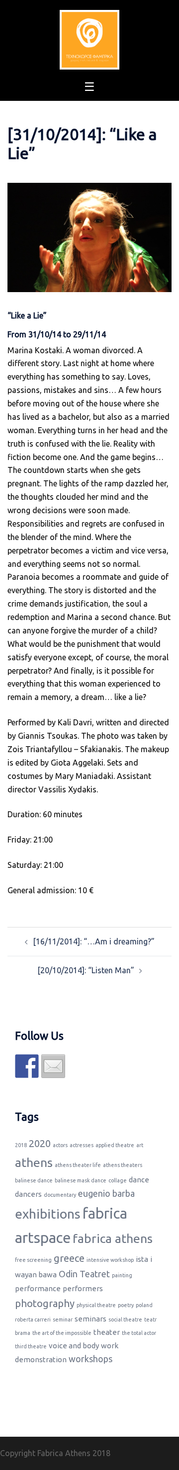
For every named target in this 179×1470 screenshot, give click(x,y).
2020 (40, 1143)
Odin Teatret (84, 1274)
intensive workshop (110, 1260)
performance (38, 1288)
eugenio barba (106, 1193)
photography (45, 1303)
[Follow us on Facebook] (27, 1066)
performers (83, 1288)
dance (139, 1179)
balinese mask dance (80, 1180)
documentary (60, 1195)
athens (34, 1162)
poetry (126, 1305)
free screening (33, 1260)
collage (117, 1180)
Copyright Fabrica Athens (45, 1453)
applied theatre (114, 1145)
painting (122, 1275)
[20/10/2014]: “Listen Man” (85, 970)
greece (69, 1258)
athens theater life (78, 1165)
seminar (63, 1319)
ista (142, 1259)
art (139, 1145)
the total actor (139, 1333)
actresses (81, 1145)
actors (60, 1145)
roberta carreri (33, 1319)
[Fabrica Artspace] (89, 38)
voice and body (74, 1345)
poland (144, 1305)
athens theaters (122, 1165)
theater (106, 1332)
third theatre (31, 1346)
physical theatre (96, 1305)
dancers (28, 1194)
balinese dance (34, 1180)
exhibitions (48, 1214)
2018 (21, 1145)
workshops (90, 1359)
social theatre (125, 1319)
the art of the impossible (61, 1333)
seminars (90, 1319)
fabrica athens (113, 1238)
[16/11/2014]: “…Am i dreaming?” (94, 941)
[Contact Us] (53, 1066)
